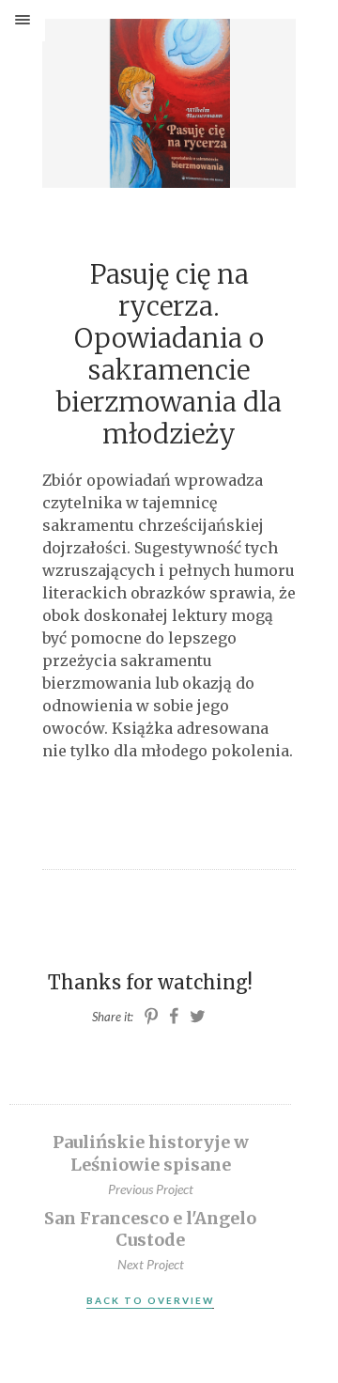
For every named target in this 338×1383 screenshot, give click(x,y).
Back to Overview (150, 1300)
